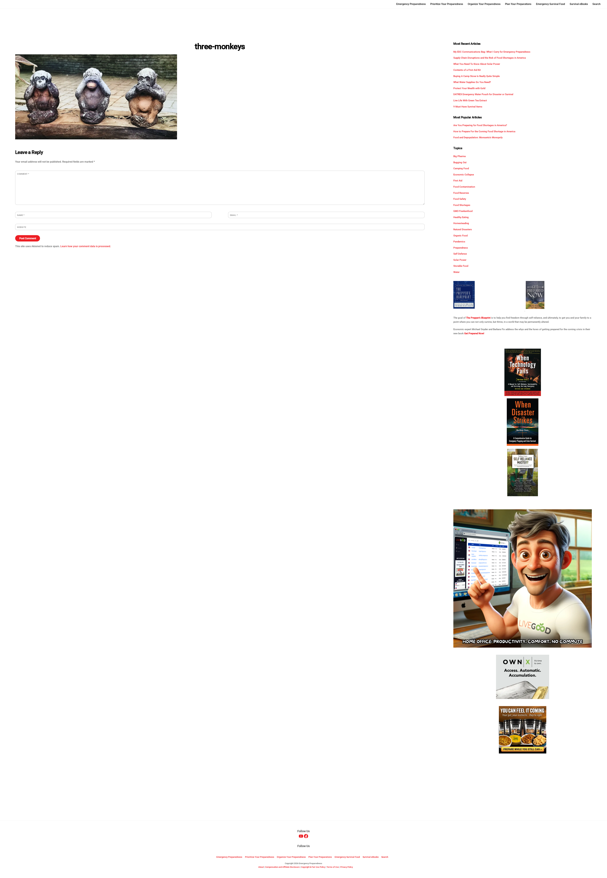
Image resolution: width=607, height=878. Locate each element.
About (261, 867)
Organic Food (460, 235)
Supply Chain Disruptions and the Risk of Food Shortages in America (489, 57)
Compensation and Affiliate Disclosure (282, 867)
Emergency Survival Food (550, 4)
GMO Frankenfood (462, 211)
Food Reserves (461, 193)
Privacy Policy (346, 867)
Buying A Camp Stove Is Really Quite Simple (476, 76)
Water (456, 272)
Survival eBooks (579, 4)
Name (21, 215)
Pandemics (459, 241)
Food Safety (459, 199)
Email (234, 215)
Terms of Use (333, 867)
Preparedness (460, 247)
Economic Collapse (463, 174)
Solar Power (459, 260)
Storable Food (460, 266)
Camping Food (461, 168)
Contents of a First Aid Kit (467, 70)
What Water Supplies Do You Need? (472, 82)
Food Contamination (464, 186)
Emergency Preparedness (411, 4)
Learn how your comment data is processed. (85, 246)
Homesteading (461, 223)
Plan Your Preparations (518, 4)
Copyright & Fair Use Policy (313, 867)
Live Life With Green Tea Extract (470, 100)
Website (21, 227)
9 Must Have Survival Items (467, 106)
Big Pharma (459, 156)
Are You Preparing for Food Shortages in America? (480, 125)
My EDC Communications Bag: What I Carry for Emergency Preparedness (491, 51)
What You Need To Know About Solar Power (476, 64)
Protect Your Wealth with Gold (469, 88)
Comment (23, 174)
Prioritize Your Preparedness (446, 4)
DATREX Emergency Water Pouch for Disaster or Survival (483, 94)
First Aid (457, 180)
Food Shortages (461, 205)
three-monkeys (220, 46)
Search (596, 4)
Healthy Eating (461, 217)
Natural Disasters (462, 229)
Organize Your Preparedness (484, 4)
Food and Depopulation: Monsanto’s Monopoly (478, 137)
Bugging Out (459, 162)
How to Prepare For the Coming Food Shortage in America (484, 131)
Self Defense (460, 253)
